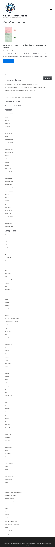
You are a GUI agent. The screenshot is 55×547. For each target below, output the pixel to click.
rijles (6, 411)
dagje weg (7, 305)
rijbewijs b (7, 408)
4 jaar (6, 244)
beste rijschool (8, 289)
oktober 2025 (8, 146)
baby (6, 276)
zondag (7, 534)
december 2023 (9, 216)
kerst (6, 341)
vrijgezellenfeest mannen (11, 502)
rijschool (7, 421)
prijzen (6, 402)
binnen (6, 292)
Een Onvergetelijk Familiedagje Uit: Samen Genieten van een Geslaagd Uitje (25, 87)
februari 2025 (8, 171)
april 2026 (7, 126)
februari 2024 (8, 210)
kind (6, 347)
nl (5, 389)
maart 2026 (8, 130)
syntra (6, 450)
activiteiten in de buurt (10, 267)
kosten (6, 360)
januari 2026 (8, 136)
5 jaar (6, 247)
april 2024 (7, 204)
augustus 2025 (9, 152)
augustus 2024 (9, 191)
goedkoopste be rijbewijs (11, 321)
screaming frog (9, 437)
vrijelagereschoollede (17, 50)
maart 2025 (8, 168)
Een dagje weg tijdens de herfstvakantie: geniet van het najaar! (21, 84)
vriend (6, 482)
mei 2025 (7, 162)
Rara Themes (40, 543)
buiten (6, 299)
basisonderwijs (9, 280)
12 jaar (6, 235)
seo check (7, 440)
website (7, 514)
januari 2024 (8, 213)
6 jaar (6, 251)
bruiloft (7, 296)
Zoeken (7, 75)
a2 (5, 260)
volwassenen (8, 479)
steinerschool (8, 447)
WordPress (28, 545)
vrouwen (7, 508)
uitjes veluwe (8, 460)
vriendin (7, 485)
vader (6, 466)
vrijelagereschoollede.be (15, 15)
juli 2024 (7, 194)
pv (5, 405)
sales (6, 431)
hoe (6, 334)
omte (6, 392)
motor (6, 379)
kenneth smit (8, 337)
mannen (7, 373)
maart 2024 (8, 207)
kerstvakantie (8, 344)
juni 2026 (7, 120)
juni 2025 (7, 159)
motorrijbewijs (8, 382)
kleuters (7, 357)
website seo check (9, 518)
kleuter (6, 354)
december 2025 (9, 139)
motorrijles (7, 386)
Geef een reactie (29, 50)
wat (6, 511)
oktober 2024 (8, 184)
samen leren (8, 434)
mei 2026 (7, 123)
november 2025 (9, 142)
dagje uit (7, 302)
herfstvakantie (8, 331)
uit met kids (8, 456)
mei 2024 (7, 200)
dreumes (7, 315)
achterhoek (8, 263)
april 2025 (7, 165)
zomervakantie (9, 530)
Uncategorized (9, 463)
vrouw (6, 505)
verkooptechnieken (10, 476)
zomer (6, 527)
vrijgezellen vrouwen (10, 495)
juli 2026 (7, 117)
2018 (6, 238)
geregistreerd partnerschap (12, 318)
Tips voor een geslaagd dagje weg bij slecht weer (18, 97)
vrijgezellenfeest (9, 498)
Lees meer (8, 61)
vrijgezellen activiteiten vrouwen (13, 492)
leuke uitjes (8, 363)
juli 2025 (7, 155)
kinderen (7, 350)
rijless (6, 415)
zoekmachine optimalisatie (12, 524)
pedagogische (8, 395)
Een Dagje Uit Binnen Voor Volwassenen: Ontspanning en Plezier (22, 94)
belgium (7, 283)
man (6, 370)
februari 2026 (8, 133)
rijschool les (8, 428)
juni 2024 (7, 197)
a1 (5, 254)
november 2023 (9, 220)
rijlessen (7, 418)
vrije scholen (8, 489)
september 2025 (9, 149)
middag (7, 376)
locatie (6, 366)
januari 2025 (8, 175)
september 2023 (9, 226)
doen (6, 312)
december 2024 (9, 178)
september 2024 (9, 188)
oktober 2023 (8, 223)
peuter (6, 399)
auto (6, 270)
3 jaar (6, 241)
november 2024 (9, 181)
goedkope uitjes (9, 325)
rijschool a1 (8, 424)
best (6, 286)
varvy (6, 469)
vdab (6, 473)
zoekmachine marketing (11, 521)
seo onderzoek (9, 444)
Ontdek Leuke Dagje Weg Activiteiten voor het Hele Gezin (20, 90)
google (6, 328)
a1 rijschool (8, 257)
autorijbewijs (8, 273)
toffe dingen (8, 453)
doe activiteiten (9, 308)
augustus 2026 (9, 114)
